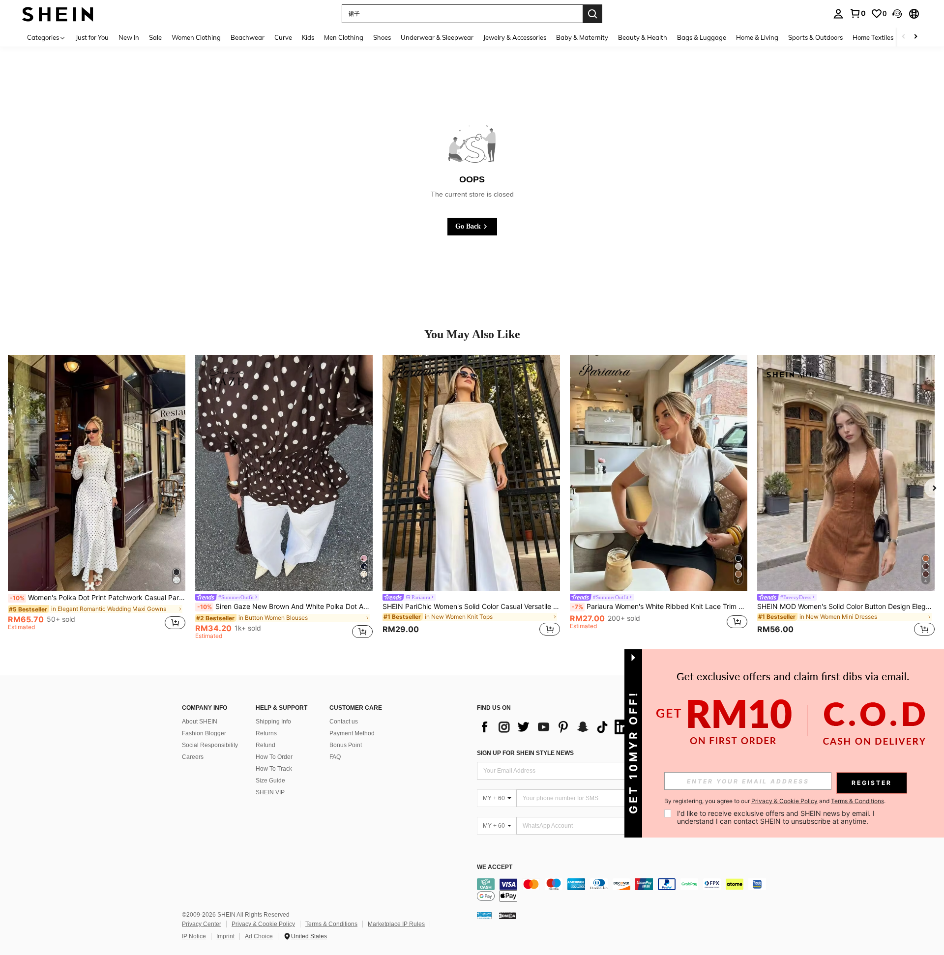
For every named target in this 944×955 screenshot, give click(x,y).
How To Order (274, 756)
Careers (193, 756)
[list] (555, 727)
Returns (266, 733)
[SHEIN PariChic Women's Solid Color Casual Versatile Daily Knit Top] (471, 473)
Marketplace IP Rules (396, 924)
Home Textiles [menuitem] (873, 37)
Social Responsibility (210, 745)
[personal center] (838, 14)
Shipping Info (273, 721)
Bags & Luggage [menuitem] (701, 37)
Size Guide (270, 780)
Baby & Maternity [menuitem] (582, 37)
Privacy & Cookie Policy (263, 924)
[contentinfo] (624, 890)
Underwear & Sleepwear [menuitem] (437, 37)
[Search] (592, 13)
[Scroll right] (915, 37)
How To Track (274, 768)
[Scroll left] (903, 37)
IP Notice (194, 936)
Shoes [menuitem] (382, 37)
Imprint (225, 936)
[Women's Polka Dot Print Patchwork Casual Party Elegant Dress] (96, 473)
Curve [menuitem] (283, 37)
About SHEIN (199, 721)
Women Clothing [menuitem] (196, 37)
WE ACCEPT (494, 867)
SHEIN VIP (270, 792)
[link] (857, 13)
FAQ (335, 756)
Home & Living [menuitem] (757, 37)
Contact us (343, 721)
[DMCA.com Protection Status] (507, 914)
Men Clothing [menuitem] (343, 37)
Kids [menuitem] (308, 37)
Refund (265, 745)
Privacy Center (201, 924)
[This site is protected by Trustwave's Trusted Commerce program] (484, 914)
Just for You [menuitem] (92, 37)
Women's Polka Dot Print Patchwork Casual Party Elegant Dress (97, 598)
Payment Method (352, 733)
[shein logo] (57, 13)
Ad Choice (259, 936)
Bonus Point (345, 745)
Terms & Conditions (331, 924)
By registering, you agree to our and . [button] (774, 801)
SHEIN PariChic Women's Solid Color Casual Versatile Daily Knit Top (471, 606)
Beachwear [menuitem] (248, 37)
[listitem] (96, 497)
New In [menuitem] (128, 37)
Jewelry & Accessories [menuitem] (514, 37)
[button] (897, 14)
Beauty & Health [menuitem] (642, 37)
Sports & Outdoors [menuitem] (815, 37)
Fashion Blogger (204, 733)
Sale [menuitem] (155, 37)
